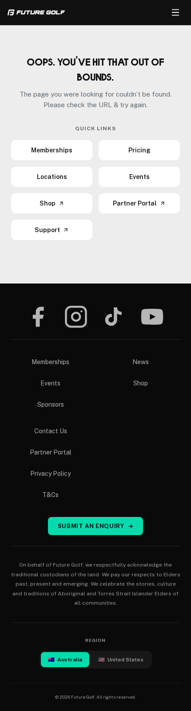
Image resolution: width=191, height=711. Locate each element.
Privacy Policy (50, 473)
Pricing (139, 150)
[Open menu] (175, 12)
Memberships (51, 150)
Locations (52, 176)
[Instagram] (76, 317)
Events (139, 176)
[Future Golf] (36, 12)
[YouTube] (152, 317)
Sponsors (50, 404)
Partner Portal (135, 203)
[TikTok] (113, 317)
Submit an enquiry (96, 526)
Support (47, 229)
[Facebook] (38, 317)
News (140, 361)
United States (120, 660)
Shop (48, 203)
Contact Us (50, 431)
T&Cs (50, 494)
